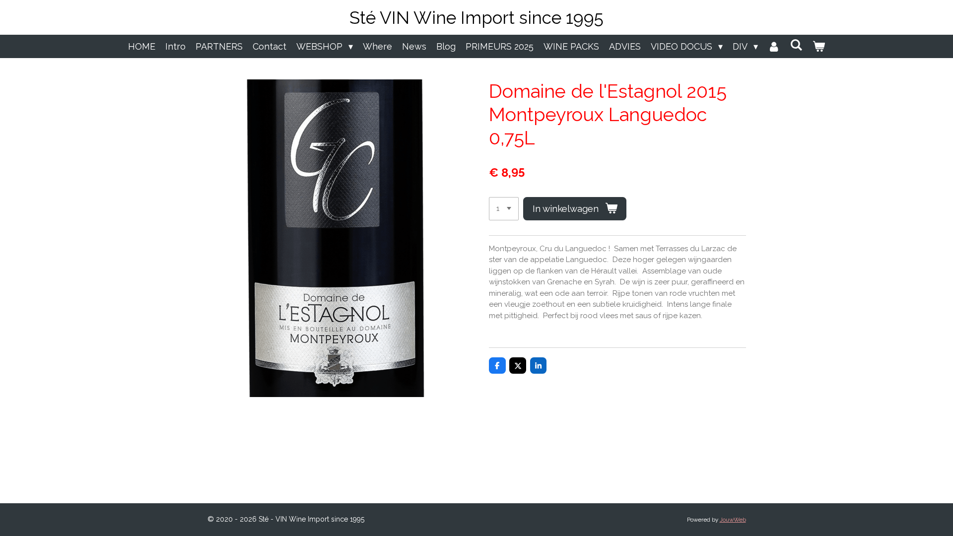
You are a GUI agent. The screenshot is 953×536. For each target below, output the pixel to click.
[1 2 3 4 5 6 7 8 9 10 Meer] (504, 208)
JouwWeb (733, 519)
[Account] (774, 46)
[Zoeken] (796, 45)
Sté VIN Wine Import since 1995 (476, 17)
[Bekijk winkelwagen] (819, 46)
